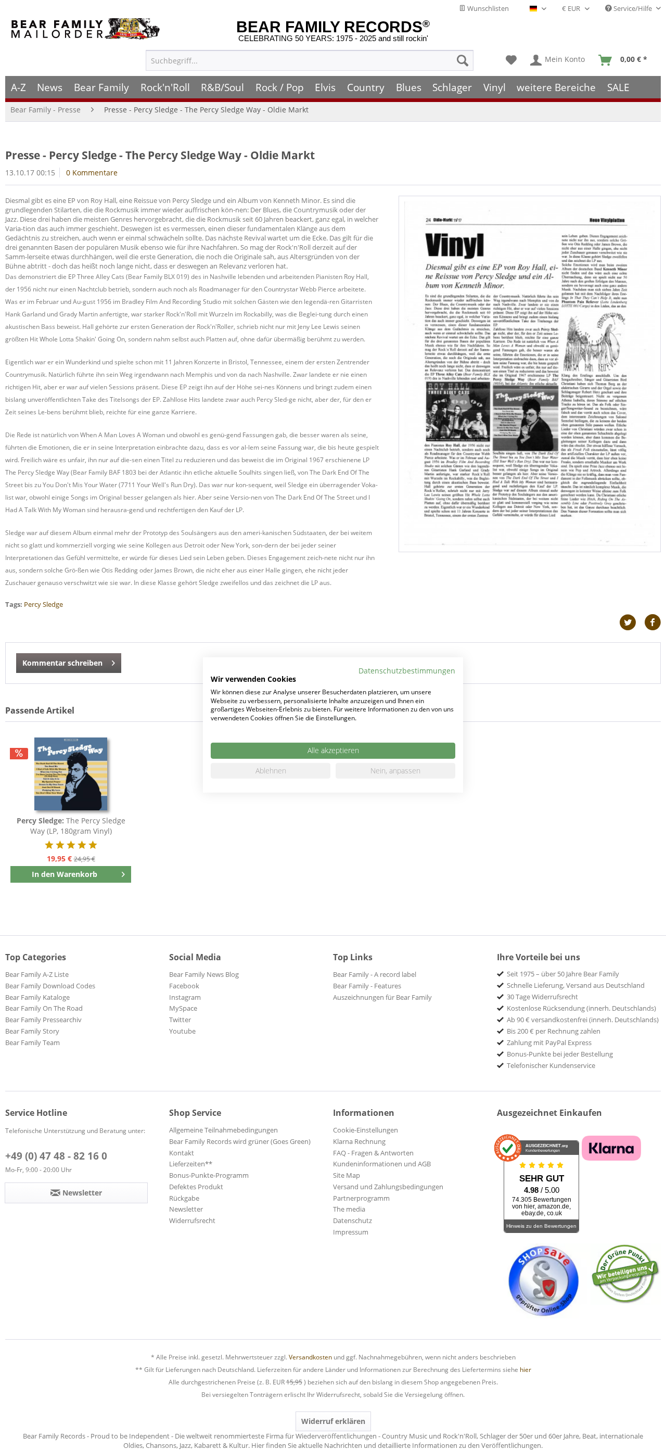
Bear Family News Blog (204, 974)
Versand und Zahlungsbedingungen (388, 1186)
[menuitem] (309, 60)
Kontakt (181, 1153)
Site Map (346, 1175)
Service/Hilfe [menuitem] (633, 8)
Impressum (350, 1232)
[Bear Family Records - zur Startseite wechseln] (87, 29)
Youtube (182, 1031)
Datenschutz (352, 1220)
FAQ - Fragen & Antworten (373, 1153)
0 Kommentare (92, 172)
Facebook (184, 985)
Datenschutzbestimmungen (406, 671)
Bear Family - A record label (374, 974)
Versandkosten (310, 1357)
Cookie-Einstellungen (365, 1130)
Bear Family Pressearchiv (43, 1019)
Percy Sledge (43, 604)
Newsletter (186, 1209)
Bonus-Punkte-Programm (209, 1175)
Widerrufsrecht (192, 1220)
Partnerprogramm (361, 1198)
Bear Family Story (32, 1031)
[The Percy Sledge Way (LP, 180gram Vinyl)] (70, 773)
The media (349, 1209)
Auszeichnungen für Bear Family (382, 997)
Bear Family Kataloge (37, 997)
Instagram (185, 997)
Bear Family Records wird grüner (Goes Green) (240, 1141)
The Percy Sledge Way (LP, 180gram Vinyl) (71, 826)
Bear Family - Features (367, 985)
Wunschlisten (487, 8)
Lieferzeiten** (190, 1163)
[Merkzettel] (511, 60)
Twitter (180, 1019)
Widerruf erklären (333, 1421)
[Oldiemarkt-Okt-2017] (530, 374)
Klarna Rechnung (359, 1141)
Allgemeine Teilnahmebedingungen (223, 1130)
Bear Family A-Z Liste (37, 974)
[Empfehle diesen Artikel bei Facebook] (652, 622)
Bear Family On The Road (44, 1008)
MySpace (183, 1008)
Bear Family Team (32, 1042)
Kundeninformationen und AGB (382, 1163)
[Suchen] (462, 60)
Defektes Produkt (196, 1186)
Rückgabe (184, 1198)
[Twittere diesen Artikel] (631, 622)
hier (525, 1369)
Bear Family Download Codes (50, 985)
